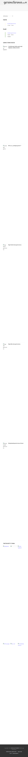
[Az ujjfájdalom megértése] (6, 594)
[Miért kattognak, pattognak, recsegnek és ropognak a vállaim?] (6, 691)
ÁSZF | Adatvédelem (14, 753)
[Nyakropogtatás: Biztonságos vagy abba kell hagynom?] (14, 594)
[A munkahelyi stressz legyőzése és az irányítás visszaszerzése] (21, 691)
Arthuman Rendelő (15, 748)
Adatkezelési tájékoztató (11, 751)
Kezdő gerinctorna (11, 23)
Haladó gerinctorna (11, 33)
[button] (26, 2)
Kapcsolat (20, 751)
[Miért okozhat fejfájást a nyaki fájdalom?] (21, 594)
